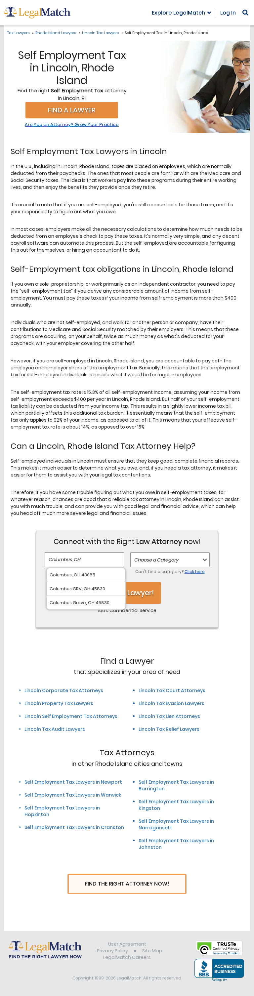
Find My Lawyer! (127, 593)
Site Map (152, 950)
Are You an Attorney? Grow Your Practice (72, 125)
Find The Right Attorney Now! (127, 884)
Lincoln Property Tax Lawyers (58, 703)
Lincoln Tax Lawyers (100, 32)
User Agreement (127, 944)
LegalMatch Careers (127, 957)
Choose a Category (156, 560)
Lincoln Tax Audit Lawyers (54, 729)
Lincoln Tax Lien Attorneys (169, 716)
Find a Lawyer (72, 110)
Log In (228, 13)
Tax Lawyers (18, 32)
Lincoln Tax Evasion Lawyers (171, 703)
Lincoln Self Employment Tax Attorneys (70, 716)
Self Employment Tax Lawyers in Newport (73, 782)
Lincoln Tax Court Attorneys (172, 690)
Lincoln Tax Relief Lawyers (169, 729)
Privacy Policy (112, 950)
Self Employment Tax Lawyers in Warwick (72, 795)
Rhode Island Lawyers (55, 32)
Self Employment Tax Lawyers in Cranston (74, 827)
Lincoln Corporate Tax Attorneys (63, 690)
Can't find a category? (170, 571)
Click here (195, 571)
